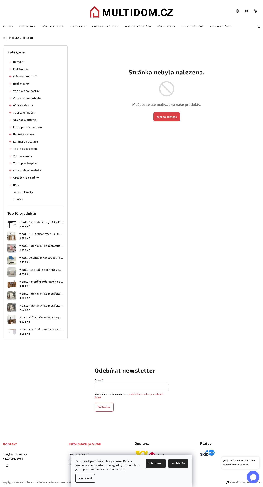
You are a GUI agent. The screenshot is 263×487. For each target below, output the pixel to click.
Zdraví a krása (22, 156)
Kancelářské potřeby (27, 171)
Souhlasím (178, 463)
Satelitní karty (23, 192)
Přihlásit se (104, 407)
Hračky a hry (21, 84)
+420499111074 (13, 459)
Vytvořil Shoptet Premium (246, 482)
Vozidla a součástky (26, 91)
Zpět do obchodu (167, 116)
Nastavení (85, 478)
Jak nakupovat (79, 454)
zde (122, 469)
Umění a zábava (24, 134)
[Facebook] (7, 467)
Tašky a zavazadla (25, 149)
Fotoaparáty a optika (27, 127)
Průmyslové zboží (25, 76)
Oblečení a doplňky (26, 178)
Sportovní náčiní (24, 113)
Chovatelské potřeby (27, 98)
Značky (18, 199)
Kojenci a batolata (25, 142)
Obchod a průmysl (25, 120)
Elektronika (21, 69)
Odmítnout (155, 463)
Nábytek (19, 62)
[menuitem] (8, 27)
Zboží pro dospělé (25, 163)
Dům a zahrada (23, 105)
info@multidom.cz (15, 454)
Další (16, 185)
